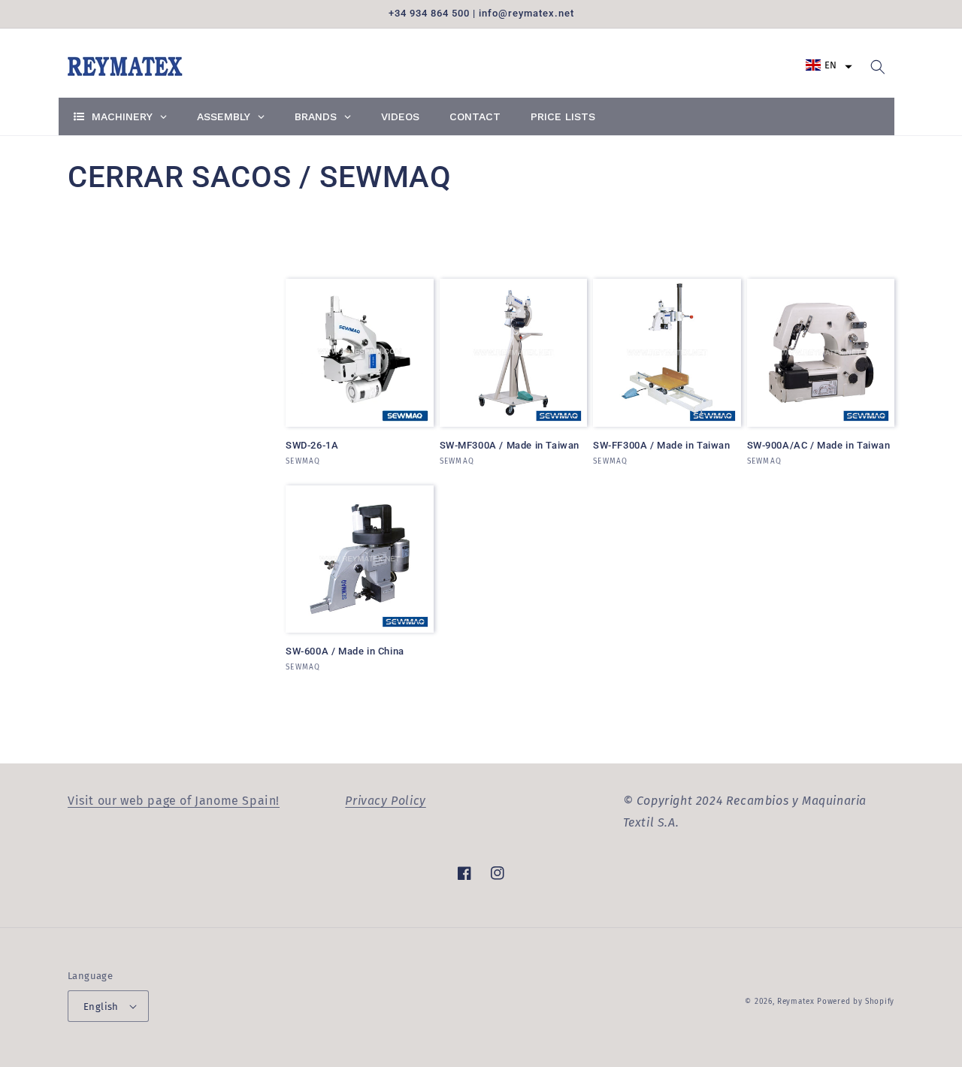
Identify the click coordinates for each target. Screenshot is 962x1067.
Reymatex (796, 1001)
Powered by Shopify (855, 1001)
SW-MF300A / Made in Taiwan (510, 445)
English (101, 1006)
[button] (829, 65)
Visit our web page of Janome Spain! (174, 800)
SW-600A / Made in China (345, 651)
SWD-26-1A (312, 445)
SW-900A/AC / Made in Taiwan (819, 445)
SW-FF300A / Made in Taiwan (662, 445)
